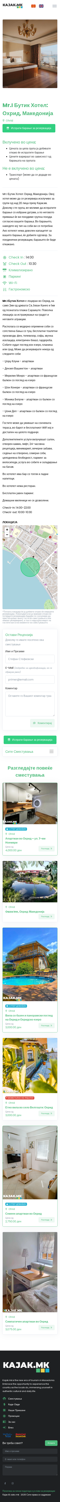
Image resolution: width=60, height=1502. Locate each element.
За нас (11, 1422)
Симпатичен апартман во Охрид (26, 1322)
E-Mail (28, 669)
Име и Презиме (14, 651)
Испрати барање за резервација (30, 128)
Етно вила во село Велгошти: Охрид (29, 1107)
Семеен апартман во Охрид (23, 1214)
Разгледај (45, 848)
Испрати (51, 1443)
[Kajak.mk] (12, 6)
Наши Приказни (16, 1410)
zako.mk (14, 1494)
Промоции (14, 1416)
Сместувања (15, 1398)
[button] (7, 529)
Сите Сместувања (19, 751)
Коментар (11, 688)
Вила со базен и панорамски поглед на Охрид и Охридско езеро (29, 1018)
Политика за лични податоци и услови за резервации (28, 1491)
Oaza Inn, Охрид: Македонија (24, 912)
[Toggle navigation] (55, 6)
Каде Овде (14, 1404)
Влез (10, 1427)
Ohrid (9, 121)
